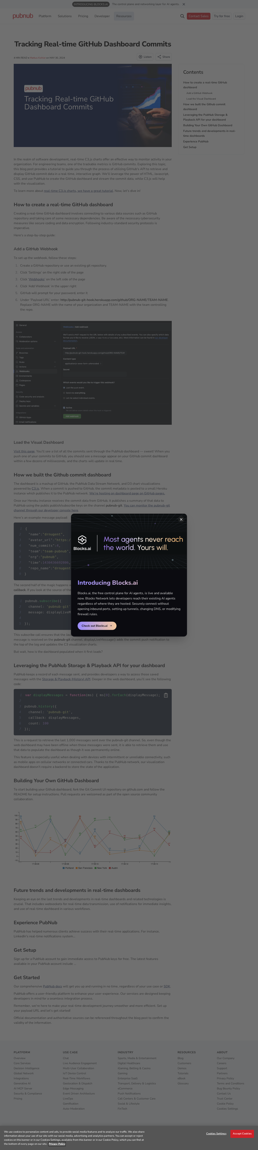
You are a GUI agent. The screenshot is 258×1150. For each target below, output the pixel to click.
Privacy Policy (57, 1144)
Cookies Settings (216, 1133)
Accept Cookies (242, 1133)
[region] (129, 1138)
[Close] (181, 519)
